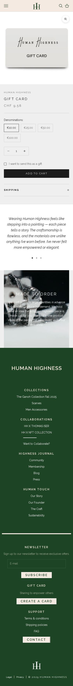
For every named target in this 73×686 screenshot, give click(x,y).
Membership (37, 466)
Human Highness (17, 92)
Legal (9, 677)
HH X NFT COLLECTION (36, 432)
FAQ (36, 631)
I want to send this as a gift (25, 163)
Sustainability (36, 515)
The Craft (36, 509)
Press (36, 479)
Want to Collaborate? (36, 443)
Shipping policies (36, 624)
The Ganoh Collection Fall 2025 (36, 396)
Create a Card (36, 601)
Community (36, 460)
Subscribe (36, 575)
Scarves (36, 403)
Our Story (37, 496)
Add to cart (36, 173)
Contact (36, 640)
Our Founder (36, 502)
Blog (36, 473)
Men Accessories (36, 409)
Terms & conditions (36, 618)
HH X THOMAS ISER (36, 426)
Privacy (20, 677)
